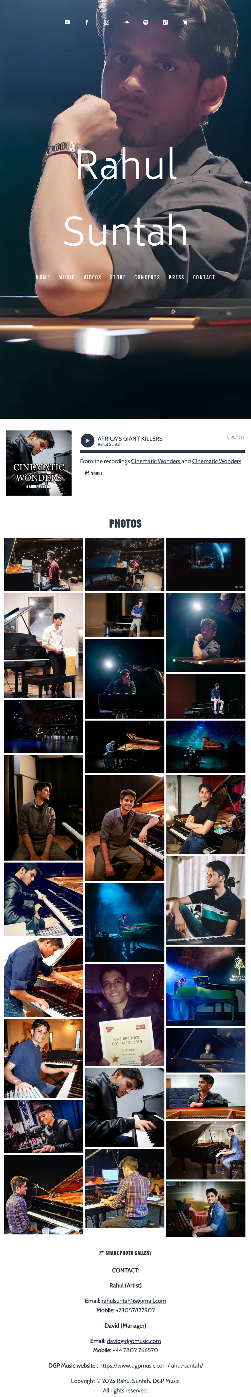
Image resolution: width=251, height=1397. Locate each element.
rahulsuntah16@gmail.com (134, 1300)
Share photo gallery (129, 1253)
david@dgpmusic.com (134, 1341)
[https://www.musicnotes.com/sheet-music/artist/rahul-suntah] (185, 22)
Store (118, 277)
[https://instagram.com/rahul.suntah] (106, 22)
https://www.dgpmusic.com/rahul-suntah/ (151, 1365)
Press (177, 277)
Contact (204, 277)
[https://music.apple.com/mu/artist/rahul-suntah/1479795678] (165, 22)
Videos (93, 277)
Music (67, 277)
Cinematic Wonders (156, 461)
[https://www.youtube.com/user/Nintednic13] (67, 22)
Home (43, 277)
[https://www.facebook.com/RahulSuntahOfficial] (87, 22)
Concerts (147, 277)
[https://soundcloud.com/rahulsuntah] (126, 22)
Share (97, 473)
